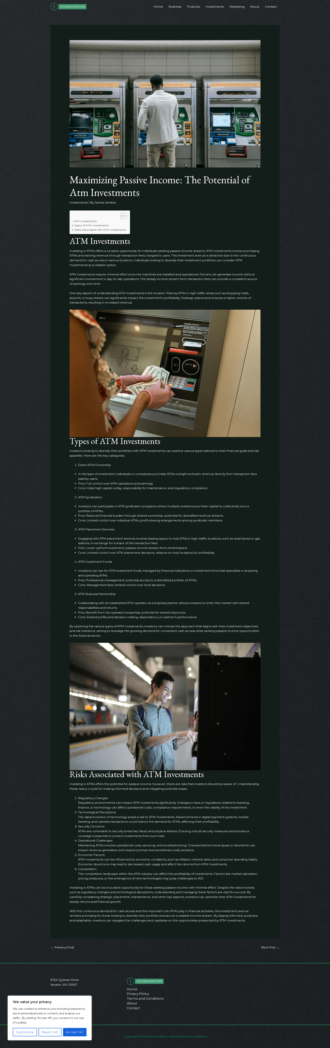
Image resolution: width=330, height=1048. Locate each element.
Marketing (237, 6)
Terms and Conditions (145, 998)
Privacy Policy (138, 994)
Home (158, 6)
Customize (25, 1032)
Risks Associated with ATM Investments (100, 229)
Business (175, 6)
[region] (50, 1018)
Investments (215, 6)
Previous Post (62, 947)
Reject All (50, 1032)
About (254, 6)
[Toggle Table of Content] (121, 216)
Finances (193, 6)
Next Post (270, 947)
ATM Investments (85, 221)
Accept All (74, 1032)
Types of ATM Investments (91, 225)
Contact (271, 6)
